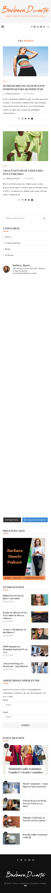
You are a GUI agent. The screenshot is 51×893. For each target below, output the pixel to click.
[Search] (48, 27)
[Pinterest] (41, 27)
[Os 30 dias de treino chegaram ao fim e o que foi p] (25, 290)
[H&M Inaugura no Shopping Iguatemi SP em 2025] (39, 650)
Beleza (8, 237)
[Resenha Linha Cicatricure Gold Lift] (11, 839)
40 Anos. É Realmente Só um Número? (14, 631)
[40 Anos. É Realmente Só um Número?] (39, 633)
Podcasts (9, 255)
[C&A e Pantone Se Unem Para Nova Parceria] (25, 146)
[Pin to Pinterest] (29, 118)
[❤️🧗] (25, 343)
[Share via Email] (32, 118)
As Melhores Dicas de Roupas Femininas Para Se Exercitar (23, 87)
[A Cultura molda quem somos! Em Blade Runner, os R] (25, 449)
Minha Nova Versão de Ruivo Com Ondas (13, 597)
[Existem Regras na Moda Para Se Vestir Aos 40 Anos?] (11, 805)
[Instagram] (38, 27)
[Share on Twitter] (25, 118)
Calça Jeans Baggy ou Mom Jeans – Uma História (15, 665)
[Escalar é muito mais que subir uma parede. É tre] (25, 502)
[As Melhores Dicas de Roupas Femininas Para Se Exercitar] (25, 61)
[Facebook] (31, 27)
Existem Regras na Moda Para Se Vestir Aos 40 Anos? (34, 803)
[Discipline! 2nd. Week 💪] (25, 317)
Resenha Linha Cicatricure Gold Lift (35, 836)
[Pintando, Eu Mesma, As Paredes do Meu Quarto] (11, 822)
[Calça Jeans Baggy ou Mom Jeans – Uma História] (39, 667)
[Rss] (44, 27)
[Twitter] (35, 27)
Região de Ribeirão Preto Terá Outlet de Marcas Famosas (15, 615)
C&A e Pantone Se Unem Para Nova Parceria (23, 172)
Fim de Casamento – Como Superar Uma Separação (35, 785)
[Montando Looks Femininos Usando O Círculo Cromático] (25, 760)
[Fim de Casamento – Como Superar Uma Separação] (11, 788)
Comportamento (13, 243)
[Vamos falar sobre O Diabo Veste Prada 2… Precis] (25, 370)
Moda (7, 249)
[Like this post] (19, 118)
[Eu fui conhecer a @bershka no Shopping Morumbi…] (25, 422)
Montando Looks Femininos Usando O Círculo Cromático (25, 770)
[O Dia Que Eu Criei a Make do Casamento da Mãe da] (25, 476)
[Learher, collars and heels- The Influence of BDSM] (25, 396)
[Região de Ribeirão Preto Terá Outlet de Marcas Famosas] (39, 616)
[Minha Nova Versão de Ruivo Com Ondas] (39, 600)
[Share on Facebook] (22, 118)
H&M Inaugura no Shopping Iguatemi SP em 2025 (15, 649)
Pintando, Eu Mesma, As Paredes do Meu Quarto (34, 819)
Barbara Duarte (13, 94)
